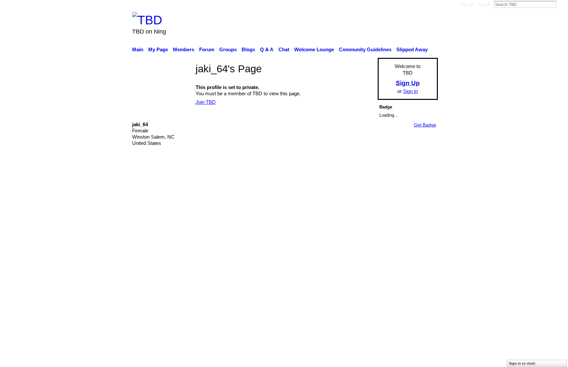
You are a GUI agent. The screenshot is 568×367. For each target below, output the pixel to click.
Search (561, 4)
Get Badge (425, 124)
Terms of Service (419, 198)
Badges (346, 198)
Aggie (181, 198)
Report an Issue (378, 198)
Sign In (484, 4)
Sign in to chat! (522, 363)
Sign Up (467, 4)
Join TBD (206, 102)
